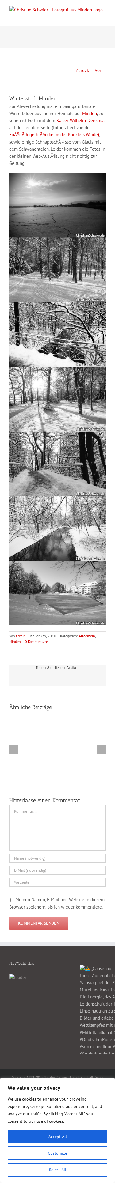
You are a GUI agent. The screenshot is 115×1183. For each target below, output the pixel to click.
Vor (98, 70)
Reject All (57, 1170)
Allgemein (87, 636)
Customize (57, 1153)
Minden (89, 113)
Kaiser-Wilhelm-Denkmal (80, 120)
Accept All (57, 1136)
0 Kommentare (36, 641)
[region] (57, 1130)
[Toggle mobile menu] (103, 16)
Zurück (82, 70)
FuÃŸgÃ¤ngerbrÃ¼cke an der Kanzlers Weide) (54, 134)
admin (21, 636)
